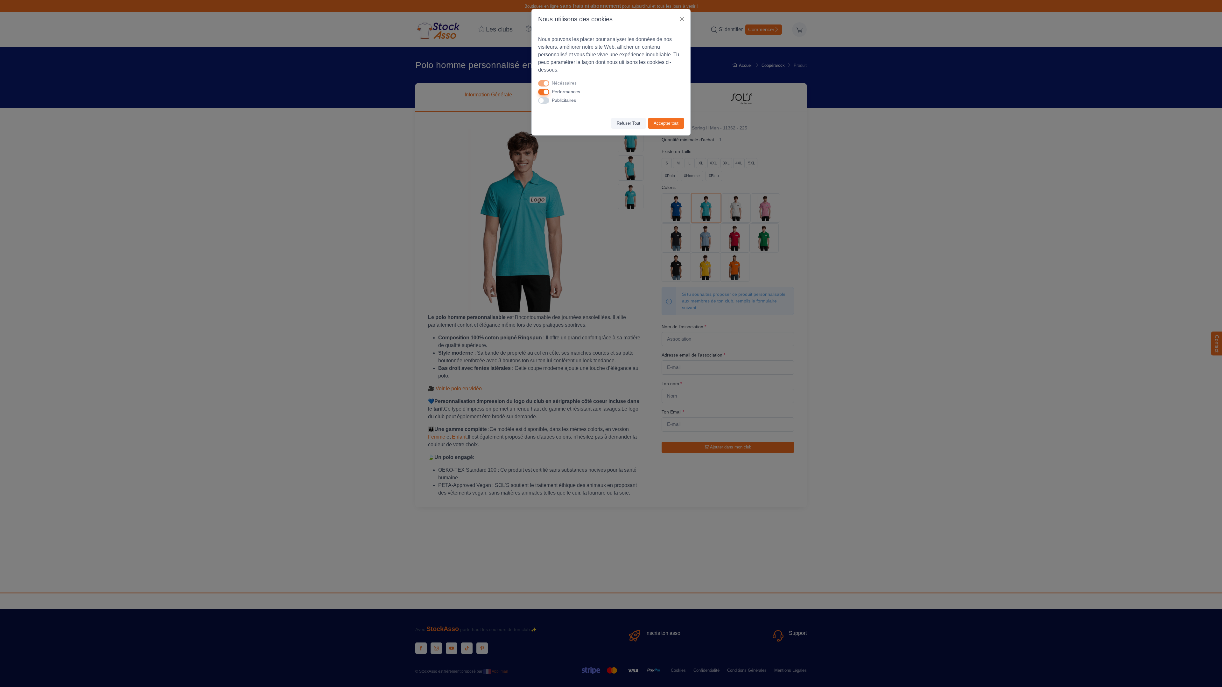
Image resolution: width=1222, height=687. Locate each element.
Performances (566, 91)
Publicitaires (564, 100)
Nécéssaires (564, 83)
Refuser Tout (628, 123)
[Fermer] (682, 19)
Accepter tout (666, 123)
